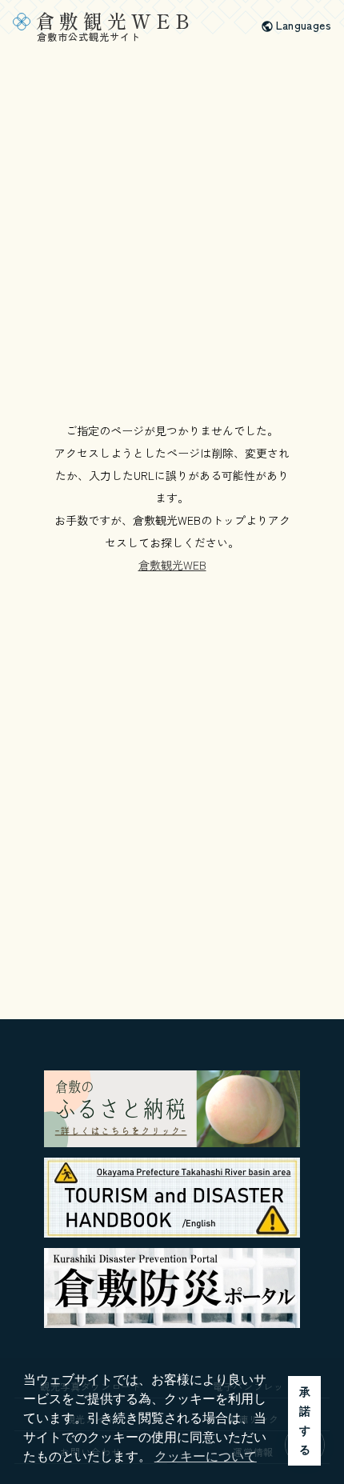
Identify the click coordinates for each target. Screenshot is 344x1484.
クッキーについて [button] (205, 1456)
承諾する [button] (304, 1421)
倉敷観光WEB (172, 565)
